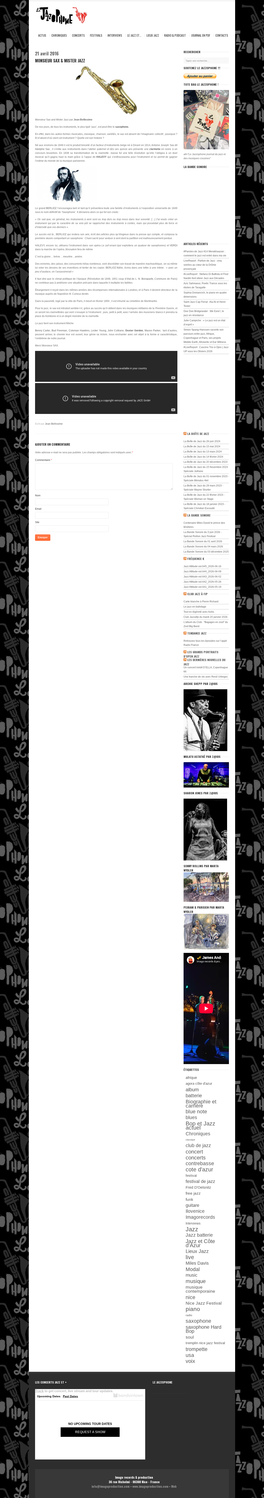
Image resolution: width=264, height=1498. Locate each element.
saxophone (198, 1321)
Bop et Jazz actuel (200, 1125)
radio (189, 1315)
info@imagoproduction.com (111, 1486)
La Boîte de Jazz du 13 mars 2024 (203, 451)
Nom (37, 495)
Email (38, 508)
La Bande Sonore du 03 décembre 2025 (206, 551)
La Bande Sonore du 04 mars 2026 (203, 546)
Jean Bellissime (54, 423)
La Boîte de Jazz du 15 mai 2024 (202, 446)
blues (191, 1117)
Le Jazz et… (134, 35)
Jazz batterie (199, 1235)
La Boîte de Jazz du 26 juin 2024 (202, 441)
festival (191, 1175)
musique (196, 1281)
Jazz (192, 1229)
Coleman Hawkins (79, 330)
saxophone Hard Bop (203, 1329)
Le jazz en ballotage (195, 606)
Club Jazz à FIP (197, 594)
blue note (196, 1111)
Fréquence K (195, 558)
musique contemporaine (200, 1289)
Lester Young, (99, 330)
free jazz (193, 1193)
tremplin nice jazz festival (205, 1343)
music (191, 1275)
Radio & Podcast (175, 35)
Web (174, 1486)
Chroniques (59, 35)
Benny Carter (42, 330)
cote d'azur (199, 1169)
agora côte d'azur (199, 1084)
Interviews (114, 35)
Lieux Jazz (152, 35)
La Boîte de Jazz (198, 433)
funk (189, 1199)
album (192, 1089)
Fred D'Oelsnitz (198, 1187)
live (190, 1257)
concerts (196, 1157)
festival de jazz (200, 1181)
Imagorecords (200, 1217)
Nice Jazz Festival (204, 1303)
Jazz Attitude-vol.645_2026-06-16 (202, 566)
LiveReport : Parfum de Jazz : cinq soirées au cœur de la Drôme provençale (203, 264)
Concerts (78, 35)
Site (37, 522)
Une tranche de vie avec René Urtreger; (206, 676)
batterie (194, 1095)
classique (190, 1139)
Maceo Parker (152, 330)
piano (193, 1309)
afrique (191, 1078)
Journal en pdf (200, 35)
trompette (196, 1349)
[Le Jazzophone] (57, 15)
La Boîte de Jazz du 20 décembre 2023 (205, 461)
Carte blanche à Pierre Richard (201, 601)
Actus (42, 35)
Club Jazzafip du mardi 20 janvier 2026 (205, 617)
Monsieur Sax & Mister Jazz (60, 60)
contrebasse (200, 1163)
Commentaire (43, 460)
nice (190, 1297)
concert (194, 1151)
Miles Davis (197, 1263)
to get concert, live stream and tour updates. (74, 1391)
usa (190, 1355)
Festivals (96, 35)
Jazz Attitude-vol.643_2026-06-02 (202, 576)
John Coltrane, (116, 330)
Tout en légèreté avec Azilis (199, 611)
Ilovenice (195, 1211)
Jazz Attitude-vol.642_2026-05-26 (202, 581)
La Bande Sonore (199, 515)
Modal (193, 1269)
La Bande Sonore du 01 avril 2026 (203, 541)
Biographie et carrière (201, 1103)
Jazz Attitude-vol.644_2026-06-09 (202, 571)
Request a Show (90, 1432)
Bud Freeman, (60, 330)
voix (190, 1361)
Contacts (221, 35)
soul (190, 1337)
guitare (192, 1205)
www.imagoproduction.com (150, 1486)
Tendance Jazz (196, 633)
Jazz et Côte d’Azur (200, 1243)
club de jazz (198, 1145)
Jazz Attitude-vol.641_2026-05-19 (202, 586)
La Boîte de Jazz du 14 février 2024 (203, 456)
